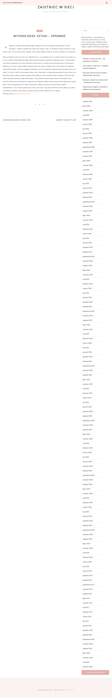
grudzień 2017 (88, 575)
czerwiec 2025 (88, 165)
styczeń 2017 (87, 625)
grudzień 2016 (88, 630)
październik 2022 (88, 311)
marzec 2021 (87, 398)
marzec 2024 (87, 234)
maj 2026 (86, 115)
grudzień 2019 (88, 466)
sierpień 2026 (87, 101)
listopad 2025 (87, 142)
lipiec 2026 (86, 106)
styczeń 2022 (87, 352)
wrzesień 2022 (88, 316)
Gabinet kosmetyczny (66, 120)
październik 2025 (88, 147)
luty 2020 (86, 457)
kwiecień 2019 (88, 502)
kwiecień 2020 (88, 448)
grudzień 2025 (88, 138)
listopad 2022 (87, 306)
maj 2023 (86, 279)
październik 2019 (88, 475)
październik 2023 (88, 256)
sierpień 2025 (87, 156)
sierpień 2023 (87, 265)
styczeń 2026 (87, 133)
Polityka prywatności (12, 2)
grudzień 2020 (88, 411)
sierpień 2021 (87, 375)
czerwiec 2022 (88, 329)
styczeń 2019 (87, 516)
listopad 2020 (87, 416)
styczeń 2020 (87, 461)
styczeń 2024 (87, 243)
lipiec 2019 (86, 489)
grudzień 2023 (88, 247)
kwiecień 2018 (88, 557)
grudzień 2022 (88, 302)
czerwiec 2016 (88, 657)
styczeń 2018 (87, 571)
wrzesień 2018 (88, 534)
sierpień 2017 (87, 594)
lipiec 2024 (86, 215)
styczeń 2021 (87, 407)
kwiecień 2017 (88, 612)
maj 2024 (86, 224)
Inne (39, 30)
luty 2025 (86, 183)
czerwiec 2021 (88, 384)
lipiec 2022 (86, 325)
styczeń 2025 (87, 188)
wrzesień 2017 (88, 589)
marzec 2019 (87, 507)
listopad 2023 (87, 252)
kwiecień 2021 (88, 393)
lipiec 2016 (86, 653)
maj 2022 (86, 334)
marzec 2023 (87, 288)
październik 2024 (88, 202)
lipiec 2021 (86, 379)
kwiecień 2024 (88, 229)
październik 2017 (88, 585)
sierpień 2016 (87, 648)
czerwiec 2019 (88, 493)
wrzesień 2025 (88, 151)
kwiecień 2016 (88, 667)
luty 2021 (86, 402)
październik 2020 (88, 420)
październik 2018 (88, 530)
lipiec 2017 (86, 598)
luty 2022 (86, 348)
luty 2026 (86, 129)
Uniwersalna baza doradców (17, 120)
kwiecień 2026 (88, 120)
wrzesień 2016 (88, 644)
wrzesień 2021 (88, 370)
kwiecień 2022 (88, 338)
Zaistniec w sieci (56, 7)
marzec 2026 (87, 124)
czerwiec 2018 (88, 548)
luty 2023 (86, 293)
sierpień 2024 (87, 211)
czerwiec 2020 (88, 439)
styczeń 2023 (87, 297)
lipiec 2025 (86, 161)
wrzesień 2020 (88, 425)
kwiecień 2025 (88, 174)
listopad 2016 (87, 635)
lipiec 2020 (86, 434)
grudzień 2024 (88, 192)
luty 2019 (86, 512)
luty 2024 (86, 238)
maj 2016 (86, 662)
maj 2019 (86, 498)
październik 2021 (88, 366)
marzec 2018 (87, 562)
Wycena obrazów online (22, 94)
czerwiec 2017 (88, 603)
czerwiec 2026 (88, 110)
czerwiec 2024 (88, 220)
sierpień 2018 (87, 539)
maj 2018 (86, 553)
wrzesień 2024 (88, 206)
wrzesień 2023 (88, 261)
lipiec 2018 (86, 543)
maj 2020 (86, 443)
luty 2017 (86, 621)
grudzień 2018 (88, 521)
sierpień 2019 (87, 484)
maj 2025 (86, 170)
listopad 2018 (87, 525)
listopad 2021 (87, 361)
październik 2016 (88, 639)
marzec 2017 (87, 616)
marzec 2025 (87, 179)
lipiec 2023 (86, 270)
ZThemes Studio (69, 689)
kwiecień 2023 (88, 284)
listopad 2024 (87, 197)
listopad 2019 (87, 471)
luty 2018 (86, 566)
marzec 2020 (87, 452)
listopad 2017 (87, 580)
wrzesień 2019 (88, 480)
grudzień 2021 (88, 357)
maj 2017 (86, 607)
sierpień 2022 (87, 320)
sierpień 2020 (87, 430)
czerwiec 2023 (88, 275)
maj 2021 (86, 388)
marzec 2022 (87, 343)
